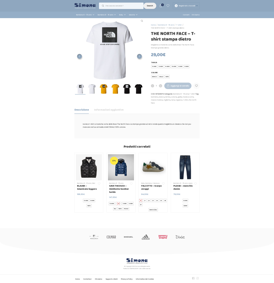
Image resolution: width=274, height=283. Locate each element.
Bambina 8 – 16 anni (84, 15)
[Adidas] (146, 237)
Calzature (156, 183)
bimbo (168, 97)
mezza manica (157, 100)
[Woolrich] (94, 237)
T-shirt (179, 25)
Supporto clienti (112, 279)
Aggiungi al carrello (180, 85)
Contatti (186, 15)
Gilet (93, 183)
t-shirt (185, 100)
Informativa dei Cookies (145, 279)
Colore (154, 72)
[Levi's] (163, 237)
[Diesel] (128, 237)
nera (173, 100)
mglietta (167, 100)
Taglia (154, 62)
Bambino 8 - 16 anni (166, 25)
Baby (121, 15)
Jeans (190, 183)
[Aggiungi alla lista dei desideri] (196, 86)
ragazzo (179, 100)
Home (153, 25)
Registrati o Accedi (187, 6)
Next (139, 56)
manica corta (188, 97)
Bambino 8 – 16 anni (105, 15)
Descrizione (81, 110)
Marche (132, 15)
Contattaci (87, 279)
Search (150, 6)
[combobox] (121, 6)
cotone (174, 97)
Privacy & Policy (127, 279)
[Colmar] (111, 237)
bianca (162, 97)
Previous (79, 56)
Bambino (148, 183)
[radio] (154, 66)
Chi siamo (98, 279)
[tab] (81, 110)
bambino (154, 97)
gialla (180, 97)
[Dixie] (180, 237)
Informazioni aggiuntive (109, 110)
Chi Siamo (196, 15)
